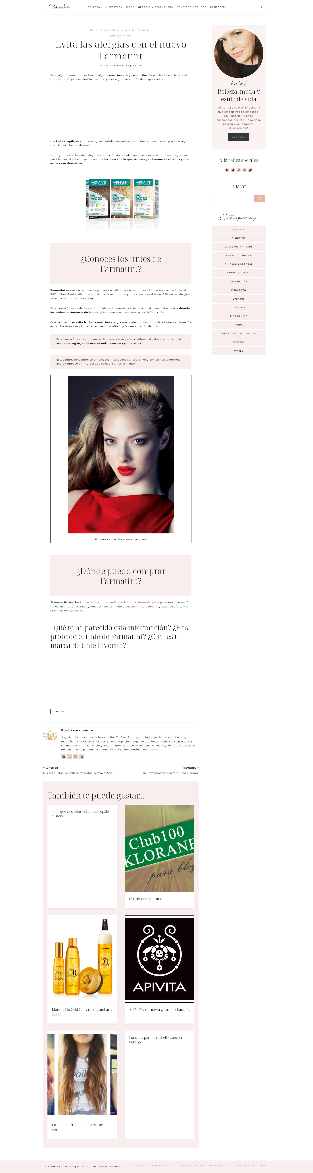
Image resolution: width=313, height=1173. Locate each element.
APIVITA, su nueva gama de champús (159, 1009)
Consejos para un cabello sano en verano (155, 1040)
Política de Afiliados (152, 1165)
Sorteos (239, 342)
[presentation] (160, 848)
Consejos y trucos (191, 7)
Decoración (239, 281)
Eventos (239, 299)
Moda (130, 7)
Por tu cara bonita (114, 65)
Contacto (217, 7)
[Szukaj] (259, 198)
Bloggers (239, 238)
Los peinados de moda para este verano (77, 1127)
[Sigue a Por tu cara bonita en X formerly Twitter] (69, 756)
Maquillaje (238, 316)
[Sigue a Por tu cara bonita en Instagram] (75, 756)
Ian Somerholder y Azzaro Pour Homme (170, 771)
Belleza (239, 229)
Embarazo (238, 290)
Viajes (238, 351)
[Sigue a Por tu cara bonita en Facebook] (63, 756)
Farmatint (91, 308)
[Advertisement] (120, 112)
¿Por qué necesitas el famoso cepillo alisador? (80, 813)
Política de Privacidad (247, 1165)
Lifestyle (239, 307)
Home (94, 30)
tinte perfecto (60, 79)
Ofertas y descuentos (155, 7)
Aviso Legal (216, 1165)
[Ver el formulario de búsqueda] (261, 7)
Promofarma (147, 602)
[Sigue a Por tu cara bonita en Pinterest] (81, 756)
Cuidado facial (238, 272)
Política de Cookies (189, 1165)
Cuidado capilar (120, 35)
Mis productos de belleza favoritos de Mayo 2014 (78, 771)
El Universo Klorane (145, 898)
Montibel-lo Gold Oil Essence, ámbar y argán (82, 1012)
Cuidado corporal (239, 264)
